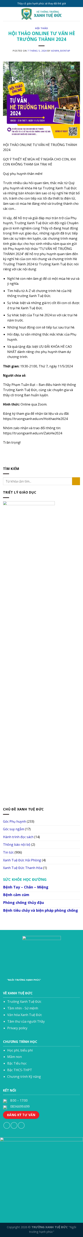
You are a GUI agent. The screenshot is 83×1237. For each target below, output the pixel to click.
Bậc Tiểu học (17, 1063)
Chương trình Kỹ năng (24, 1076)
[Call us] (14, 1125)
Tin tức (8, 852)
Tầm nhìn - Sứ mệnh (22, 1008)
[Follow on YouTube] (21, 1125)
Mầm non (14, 1056)
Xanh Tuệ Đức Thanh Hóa (22, 868)
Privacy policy (17, 1028)
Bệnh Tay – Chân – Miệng (25, 886)
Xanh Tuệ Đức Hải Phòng (22, 860)
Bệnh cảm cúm (16, 894)
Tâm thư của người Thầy (26, 1021)
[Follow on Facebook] (6, 1125)
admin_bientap (60, 50)
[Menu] (5, 14)
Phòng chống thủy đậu (23, 902)
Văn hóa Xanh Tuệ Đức (24, 1015)
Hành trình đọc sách (18, 837)
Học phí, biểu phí (20, 1050)
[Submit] (76, 481)
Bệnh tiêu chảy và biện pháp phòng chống (40, 910)
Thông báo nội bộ (16, 844)
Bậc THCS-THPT (19, 1070)
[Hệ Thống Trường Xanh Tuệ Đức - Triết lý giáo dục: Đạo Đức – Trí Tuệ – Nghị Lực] (41, 14)
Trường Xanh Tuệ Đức (24, 1001)
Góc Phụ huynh (14, 821)
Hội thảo (41, 28)
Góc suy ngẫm (13, 829)
